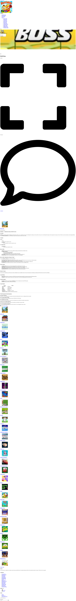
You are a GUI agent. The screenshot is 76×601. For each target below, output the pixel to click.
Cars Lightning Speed (3, 465)
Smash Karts (2, 322)
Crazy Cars (2, 567)
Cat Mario (2, 423)
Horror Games (5, 21)
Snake (1, 491)
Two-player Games (5, 27)
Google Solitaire (3, 373)
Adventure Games (5, 24)
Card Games (3, 576)
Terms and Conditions (4, 596)
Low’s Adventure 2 (3, 356)
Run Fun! (2, 347)
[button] (1, 29)
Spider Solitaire (2, 440)
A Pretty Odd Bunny (3, 457)
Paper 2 (1, 482)
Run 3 (1, 339)
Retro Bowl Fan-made (4, 406)
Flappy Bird (2, 499)
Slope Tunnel (2, 541)
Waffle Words (2, 381)
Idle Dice (1, 533)
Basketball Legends (3, 516)
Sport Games (3, 585)
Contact (3, 595)
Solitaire (1, 550)
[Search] (8, 600)
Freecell (1, 415)
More (2, 17)
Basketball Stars (3, 558)
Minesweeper (2, 364)
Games (3, 579)
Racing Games (5, 19)
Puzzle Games (5, 18)
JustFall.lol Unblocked (4, 432)
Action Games (5, 20)
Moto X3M (2, 228)
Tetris (1, 398)
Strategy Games (5, 25)
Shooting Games (5, 26)
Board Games (5, 22)
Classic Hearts (2, 474)
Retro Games (3, 16)
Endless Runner (4, 15)
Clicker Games (5, 23)
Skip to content (2, 0)
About (2, 594)
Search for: (1, 599)
